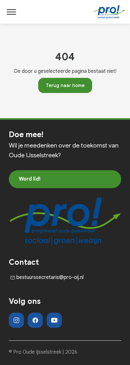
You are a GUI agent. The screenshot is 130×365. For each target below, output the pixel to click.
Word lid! (30, 179)
